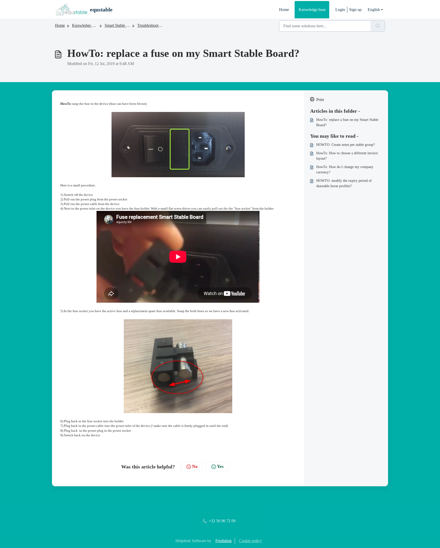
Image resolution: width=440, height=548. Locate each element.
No (195, 466)
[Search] (377, 26)
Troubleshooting (150, 25)
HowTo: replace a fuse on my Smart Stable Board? (347, 122)
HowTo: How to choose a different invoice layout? (347, 155)
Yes (220, 466)
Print (320, 99)
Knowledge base (312, 9)
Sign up (355, 9)
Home (284, 9)
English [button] (374, 9)
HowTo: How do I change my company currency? (344, 169)
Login (340, 9)
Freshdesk (223, 541)
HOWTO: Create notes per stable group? (345, 145)
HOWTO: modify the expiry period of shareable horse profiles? (344, 183)
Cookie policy (250, 541)
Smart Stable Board (120, 25)
